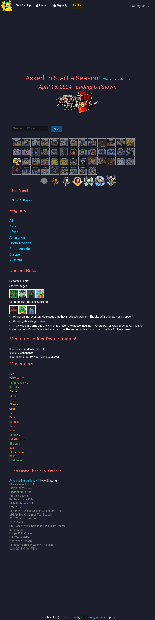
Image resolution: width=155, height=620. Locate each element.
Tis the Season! (18, 495)
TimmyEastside (18, 382)
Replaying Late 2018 (21, 499)
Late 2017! (15, 507)
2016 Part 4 (16, 522)
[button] (141, 6)
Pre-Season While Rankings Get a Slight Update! (37, 525)
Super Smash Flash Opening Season (31, 544)
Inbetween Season (20, 541)
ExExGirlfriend (17, 439)
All (11, 221)
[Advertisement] (77, 40)
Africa (13, 232)
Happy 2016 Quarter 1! (22, 533)
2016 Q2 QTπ (17, 529)
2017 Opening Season (22, 518)
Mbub (12, 408)
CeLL (12, 413)
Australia (15, 260)
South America (20, 249)
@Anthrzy (98, 617)
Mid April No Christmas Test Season (30, 514)
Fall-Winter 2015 (19, 537)
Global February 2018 (22, 503)
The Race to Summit (21, 484)
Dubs (12, 417)
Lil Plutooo (15, 460)
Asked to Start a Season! (24, 480)
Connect (14, 421)
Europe (14, 254)
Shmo (13, 395)
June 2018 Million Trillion (24, 548)
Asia (12, 226)
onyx (12, 430)
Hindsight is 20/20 (20, 491)
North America (20, 243)
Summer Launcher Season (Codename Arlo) (36, 510)
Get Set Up (23, 5)
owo (12, 447)
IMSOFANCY (16, 378)
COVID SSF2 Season (21, 488)
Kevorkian (15, 387)
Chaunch (14, 404)
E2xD (12, 374)
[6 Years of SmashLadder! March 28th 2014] (6, 5)
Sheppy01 (15, 434)
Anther (13, 391)
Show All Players (22, 200)
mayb (12, 400)
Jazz (12, 426)
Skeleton (14, 443)
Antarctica (17, 237)
